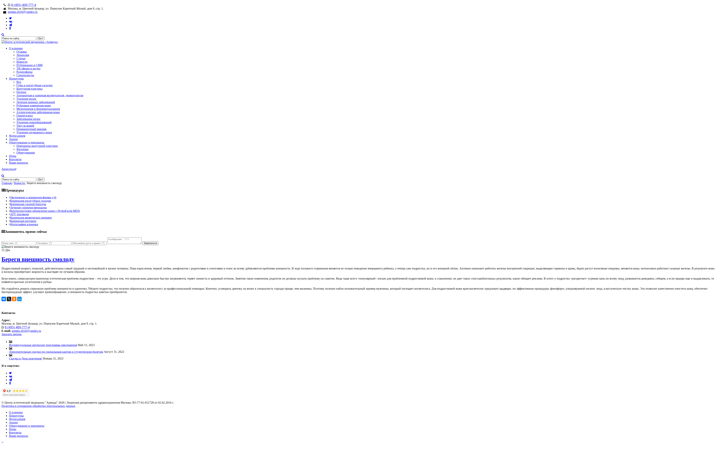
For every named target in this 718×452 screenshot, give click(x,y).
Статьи (20, 58)
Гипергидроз (24, 115)
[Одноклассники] (14, 299)
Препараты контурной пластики (37, 145)
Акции (13, 139)
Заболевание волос (28, 119)
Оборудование (25, 152)
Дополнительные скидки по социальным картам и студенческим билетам (56, 351)
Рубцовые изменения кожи (33, 105)
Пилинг (21, 92)
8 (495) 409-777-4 (23, 5)
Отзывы (21, 51)
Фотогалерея (17, 135)
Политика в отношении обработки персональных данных (38, 406)
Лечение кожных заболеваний (35, 102)
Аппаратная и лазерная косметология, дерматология (49, 95)
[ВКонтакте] (3, 299)
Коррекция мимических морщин (31, 217)
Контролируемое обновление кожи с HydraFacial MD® (45, 210)
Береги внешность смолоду (37, 259)
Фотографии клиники (24, 224)
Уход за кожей (25, 125)
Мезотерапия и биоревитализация (38, 108)
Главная (6, 183)
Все (18, 82)
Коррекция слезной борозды (28, 204)
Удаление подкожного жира (34, 132)
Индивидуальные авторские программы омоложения (43, 345)
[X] (9, 299)
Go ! (40, 38)
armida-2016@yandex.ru (22, 11)
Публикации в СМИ (29, 65)
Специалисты (25, 75)
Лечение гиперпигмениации (28, 207)
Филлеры (22, 149)
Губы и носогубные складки (34, 85)
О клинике (16, 48)
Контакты (15, 159)
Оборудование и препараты (26, 142)
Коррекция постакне (23, 221)
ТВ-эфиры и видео (28, 68)
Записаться (8, 169)
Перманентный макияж (31, 129)
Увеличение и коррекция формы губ (33, 197)
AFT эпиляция (19, 214)
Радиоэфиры (24, 71)
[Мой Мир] (19, 299)
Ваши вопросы (18, 162)
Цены (12, 156)
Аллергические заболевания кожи (38, 112)
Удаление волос (26, 98)
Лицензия (22, 55)
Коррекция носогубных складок (30, 200)
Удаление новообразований (34, 122)
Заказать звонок (11, 334)
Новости (21, 61)
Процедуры (16, 78)
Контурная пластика (29, 88)
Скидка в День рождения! (25, 358)
